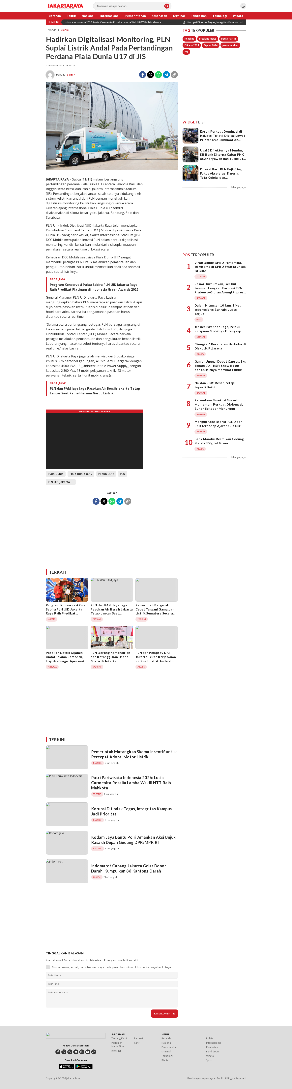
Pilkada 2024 (192, 45)
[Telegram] (166, 74)
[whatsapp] (69, 1051)
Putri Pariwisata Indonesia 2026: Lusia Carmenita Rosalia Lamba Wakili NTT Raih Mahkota (131, 782)
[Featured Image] (112, 169)
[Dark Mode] (243, 6)
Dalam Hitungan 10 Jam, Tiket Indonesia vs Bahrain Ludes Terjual (217, 309)
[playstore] (84, 1068)
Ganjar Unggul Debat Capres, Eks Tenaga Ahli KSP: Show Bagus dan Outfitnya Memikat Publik (220, 365)
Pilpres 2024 (211, 45)
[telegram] (75, 1051)
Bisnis (65, 30)
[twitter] (63, 1051)
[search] (166, 6)
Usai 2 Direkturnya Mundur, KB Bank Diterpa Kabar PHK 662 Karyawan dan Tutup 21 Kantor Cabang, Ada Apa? (222, 156)
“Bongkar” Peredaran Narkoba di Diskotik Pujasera (220, 346)
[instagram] (81, 1051)
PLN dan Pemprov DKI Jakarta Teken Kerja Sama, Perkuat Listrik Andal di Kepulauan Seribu (156, 659)
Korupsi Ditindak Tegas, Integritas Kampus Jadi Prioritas (131, 811)
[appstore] (66, 1068)
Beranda (51, 30)
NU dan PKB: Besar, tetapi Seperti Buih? (214, 385)
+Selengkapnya (237, 187)
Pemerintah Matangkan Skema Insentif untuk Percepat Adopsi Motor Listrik (134, 754)
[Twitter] (150, 74)
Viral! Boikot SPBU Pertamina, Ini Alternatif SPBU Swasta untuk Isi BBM (220, 267)
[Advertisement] (112, 535)
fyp (186, 51)
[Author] (50, 75)
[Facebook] (142, 74)
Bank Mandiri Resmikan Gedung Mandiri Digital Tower (219, 441)
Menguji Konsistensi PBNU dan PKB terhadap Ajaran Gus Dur (218, 424)
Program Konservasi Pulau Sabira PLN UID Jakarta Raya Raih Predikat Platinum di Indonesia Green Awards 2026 (94, 287)
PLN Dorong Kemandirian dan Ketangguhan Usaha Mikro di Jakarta (110, 657)
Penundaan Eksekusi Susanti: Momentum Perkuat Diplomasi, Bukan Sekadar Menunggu (218, 404)
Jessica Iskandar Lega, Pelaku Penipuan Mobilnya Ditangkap (217, 329)
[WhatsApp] (158, 74)
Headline (189, 38)
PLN (122, 474)
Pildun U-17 (106, 474)
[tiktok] (93, 1051)
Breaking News (207, 38)
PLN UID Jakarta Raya (62, 482)
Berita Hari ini (228, 38)
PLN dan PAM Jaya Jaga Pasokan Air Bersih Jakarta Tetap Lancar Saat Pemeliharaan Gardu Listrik (95, 390)
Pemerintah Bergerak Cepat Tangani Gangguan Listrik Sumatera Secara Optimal (154, 611)
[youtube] (87, 1051)
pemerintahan (230, 45)
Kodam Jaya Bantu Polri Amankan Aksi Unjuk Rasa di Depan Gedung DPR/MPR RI (133, 840)
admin (71, 74)
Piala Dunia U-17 (81, 474)
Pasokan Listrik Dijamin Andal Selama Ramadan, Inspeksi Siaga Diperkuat (65, 657)
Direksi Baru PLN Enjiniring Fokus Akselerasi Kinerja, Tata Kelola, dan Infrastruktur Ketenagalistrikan (221, 177)
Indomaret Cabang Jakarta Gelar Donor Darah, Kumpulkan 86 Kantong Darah (128, 868)
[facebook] (57, 1051)
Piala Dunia (56, 474)
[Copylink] (174, 74)
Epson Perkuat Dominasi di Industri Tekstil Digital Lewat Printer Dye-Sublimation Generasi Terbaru (222, 137)
